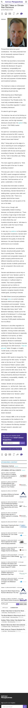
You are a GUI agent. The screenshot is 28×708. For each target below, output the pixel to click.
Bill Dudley (4, 612)
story (9, 299)
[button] (2, 14)
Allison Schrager (5, 617)
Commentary (14, 607)
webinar (13, 231)
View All (16, 466)
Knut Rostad (6, 9)
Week (17, 604)
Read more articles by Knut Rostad (11, 449)
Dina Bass (4, 622)
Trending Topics (7, 466)
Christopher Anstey (6, 626)
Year (25, 604)
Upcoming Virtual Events (11, 470)
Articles (5, 607)
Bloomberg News (12, 612)
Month (21, 604)
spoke (20, 123)
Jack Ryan (4, 631)
